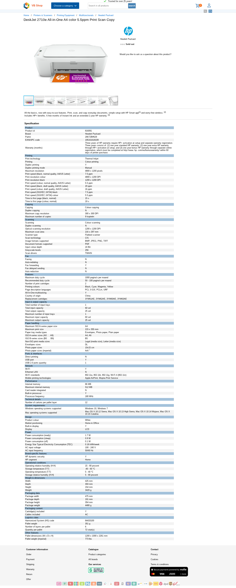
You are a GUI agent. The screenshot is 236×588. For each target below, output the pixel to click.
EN (210, 11)
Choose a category (64, 5)
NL (205, 11)
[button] (115, 27)
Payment (30, 559)
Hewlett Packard (105, 15)
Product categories (97, 554)
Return (29, 574)
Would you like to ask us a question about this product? (145, 54)
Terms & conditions (160, 564)
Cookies (154, 559)
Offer (28, 579)
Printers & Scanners (43, 15)
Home (26, 15)
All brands (93, 559)
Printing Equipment (65, 15)
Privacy (154, 554)
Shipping (30, 564)
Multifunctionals (86, 15)
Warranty (30, 569)
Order (28, 554)
